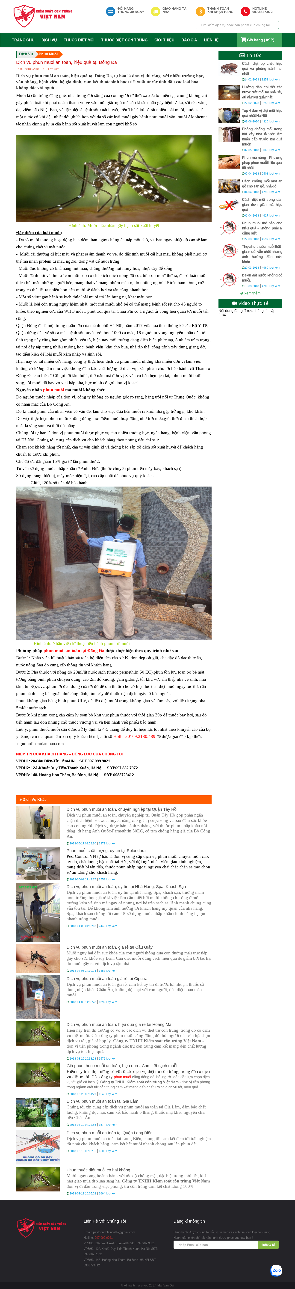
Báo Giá (189, 40)
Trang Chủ (23, 40)
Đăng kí (268, 1245)
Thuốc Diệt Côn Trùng (124, 40)
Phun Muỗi (48, 54)
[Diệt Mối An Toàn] (43, 16)
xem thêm (252, 293)
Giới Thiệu (164, 40)
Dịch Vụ (49, 40)
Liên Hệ (211, 40)
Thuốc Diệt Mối (79, 40)
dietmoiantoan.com (47, 743)
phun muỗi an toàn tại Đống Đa (74, 650)
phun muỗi (53, 389)
